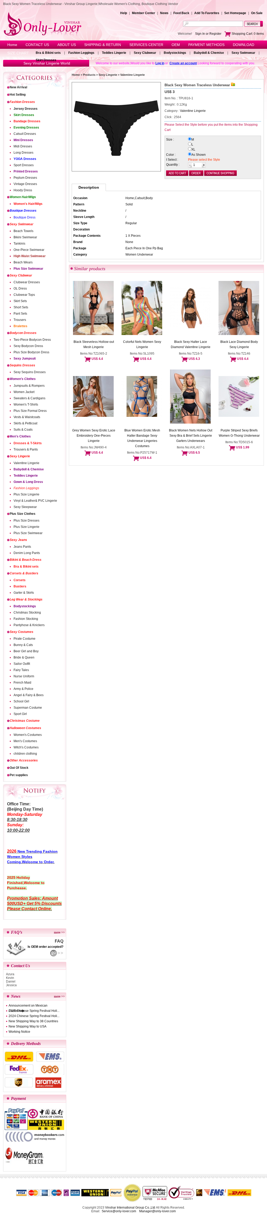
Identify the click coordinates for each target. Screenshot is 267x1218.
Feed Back (181, 13)
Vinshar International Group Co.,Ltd (130, 1207)
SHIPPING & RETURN (102, 45)
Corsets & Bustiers (24, 573)
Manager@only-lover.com (157, 1211)
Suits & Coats (23, 429)
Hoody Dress (23, 190)
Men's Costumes (25, 741)
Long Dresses (23, 152)
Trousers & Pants (26, 449)
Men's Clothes (20, 436)
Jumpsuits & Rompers (29, 386)
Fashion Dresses (22, 102)
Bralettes (20, 326)
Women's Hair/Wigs (28, 204)
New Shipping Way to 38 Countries (33, 1021)
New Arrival (18, 87)
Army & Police (23, 689)
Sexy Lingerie (20, 456)
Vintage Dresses (25, 184)
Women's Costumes (28, 735)
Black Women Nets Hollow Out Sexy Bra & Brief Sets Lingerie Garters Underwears (190, 436)
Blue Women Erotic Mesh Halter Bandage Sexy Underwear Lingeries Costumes (142, 438)
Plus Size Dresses (26, 520)
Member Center (143, 13)
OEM (176, 45)
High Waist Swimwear (30, 256)
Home (12, 45)
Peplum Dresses (25, 178)
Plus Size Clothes (22, 514)
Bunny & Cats (23, 645)
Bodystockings (175, 53)
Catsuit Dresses (25, 134)
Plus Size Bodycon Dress (31, 352)
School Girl (21, 701)
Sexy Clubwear (145, 53)
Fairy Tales (21, 670)
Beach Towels (23, 231)
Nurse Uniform (24, 676)
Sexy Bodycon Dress (28, 346)
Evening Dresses (26, 127)
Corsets (20, 580)
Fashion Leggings (81, 53)
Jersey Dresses (26, 109)
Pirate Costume (24, 638)
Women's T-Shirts (26, 404)
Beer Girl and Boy (26, 651)
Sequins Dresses (22, 365)
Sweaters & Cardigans (29, 398)
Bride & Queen (24, 657)
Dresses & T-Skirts (28, 443)
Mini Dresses (23, 140)
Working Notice (19, 1032)
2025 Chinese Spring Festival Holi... (34, 1011)
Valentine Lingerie (26, 463)
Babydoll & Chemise (209, 53)
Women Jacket (24, 392)
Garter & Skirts (24, 592)
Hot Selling (18, 94)
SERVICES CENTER (146, 45)
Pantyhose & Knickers (29, 625)
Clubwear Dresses (27, 282)
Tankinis (19, 243)
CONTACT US (37, 45)
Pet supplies (19, 775)
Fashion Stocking (26, 619)
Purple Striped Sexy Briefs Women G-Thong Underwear (239, 433)
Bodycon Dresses (23, 333)
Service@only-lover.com (119, 1211)
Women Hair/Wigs (23, 197)
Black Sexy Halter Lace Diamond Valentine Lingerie (190, 344)
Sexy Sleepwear (25, 507)
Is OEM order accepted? (45, 947)
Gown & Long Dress (28, 482)
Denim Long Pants (27, 553)
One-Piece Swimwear (29, 250)
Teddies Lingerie (114, 53)
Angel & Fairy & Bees (29, 695)
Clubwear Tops (24, 295)
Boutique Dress (24, 217)
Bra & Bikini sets (48, 53)
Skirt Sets (20, 301)
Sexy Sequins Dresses (30, 372)
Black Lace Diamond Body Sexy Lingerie (239, 344)
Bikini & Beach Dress (25, 560)
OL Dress (20, 288)
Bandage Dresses (27, 121)
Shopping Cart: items (247, 34)
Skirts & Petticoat (25, 423)
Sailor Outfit (22, 664)
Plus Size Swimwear (28, 268)
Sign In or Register (208, 34)
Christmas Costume (25, 721)
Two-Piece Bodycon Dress (32, 340)
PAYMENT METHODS (206, 45)
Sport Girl (20, 714)
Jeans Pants (22, 547)
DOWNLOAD (243, 45)
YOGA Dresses (25, 159)
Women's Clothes (23, 379)
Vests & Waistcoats (27, 417)
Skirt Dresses (46, 60)
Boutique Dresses (23, 210)
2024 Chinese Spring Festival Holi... (34, 1016)
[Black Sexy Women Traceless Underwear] (116, 126)
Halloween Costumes (25, 728)
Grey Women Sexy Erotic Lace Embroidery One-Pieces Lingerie (93, 436)
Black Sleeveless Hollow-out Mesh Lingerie (94, 344)
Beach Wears (23, 262)
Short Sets (21, 307)
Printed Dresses (26, 171)
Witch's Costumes (26, 747)
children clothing (25, 753)
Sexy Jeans (18, 540)
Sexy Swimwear (243, 53)
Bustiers (20, 586)
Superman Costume (28, 707)
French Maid (22, 682)
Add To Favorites (206, 13)
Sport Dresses (24, 165)
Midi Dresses (23, 146)
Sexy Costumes (21, 632)
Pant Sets (20, 313)
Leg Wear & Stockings (26, 599)
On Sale (257, 13)
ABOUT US (66, 45)
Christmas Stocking (27, 612)
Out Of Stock (19, 768)
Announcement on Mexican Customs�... (28, 1006)
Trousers (20, 320)
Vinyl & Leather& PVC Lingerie (35, 501)
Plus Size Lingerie (26, 494)
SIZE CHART (18, 53)
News (164, 13)
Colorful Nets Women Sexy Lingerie (142, 344)
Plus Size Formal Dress (30, 411)
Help (123, 13)
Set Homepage (235, 13)
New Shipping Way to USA (27, 1026)
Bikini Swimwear (25, 237)
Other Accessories (24, 760)
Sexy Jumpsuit (25, 358)
